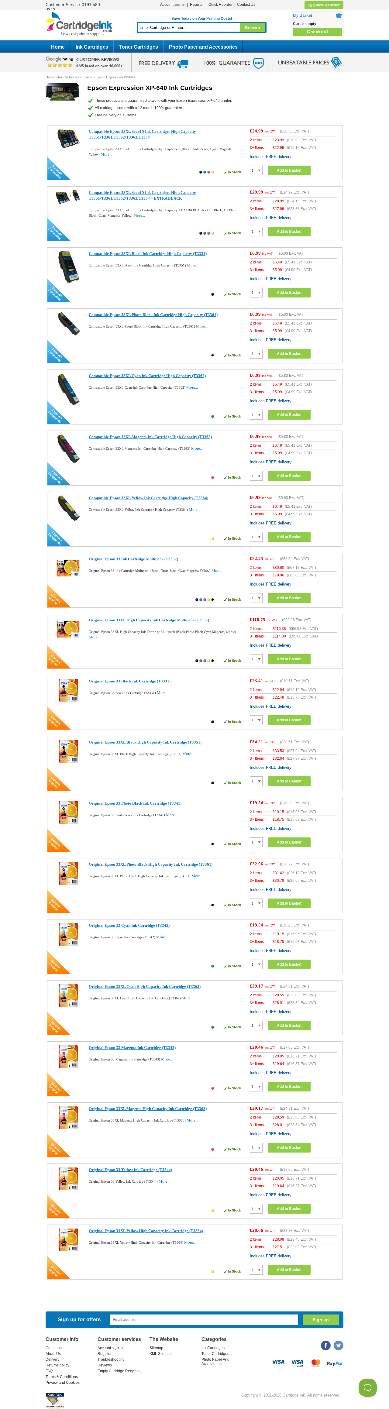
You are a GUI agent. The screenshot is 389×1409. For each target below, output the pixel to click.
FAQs (50, 1371)
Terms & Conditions (62, 1377)
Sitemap (156, 1348)
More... (106, 154)
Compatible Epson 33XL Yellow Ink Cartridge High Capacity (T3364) (148, 498)
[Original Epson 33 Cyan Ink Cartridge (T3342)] (68, 945)
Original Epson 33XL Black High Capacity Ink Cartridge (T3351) (145, 742)
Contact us (54, 1348)
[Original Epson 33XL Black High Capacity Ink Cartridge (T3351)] (68, 762)
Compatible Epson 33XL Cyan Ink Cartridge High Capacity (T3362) (147, 375)
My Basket (302, 15)
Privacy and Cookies (63, 1382)
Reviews (105, 1365)
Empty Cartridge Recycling (120, 1371)
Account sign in (172, 4)
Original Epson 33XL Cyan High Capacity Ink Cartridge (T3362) (145, 986)
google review (85, 62)
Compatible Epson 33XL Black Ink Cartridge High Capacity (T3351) (148, 253)
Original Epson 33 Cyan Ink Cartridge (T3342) (129, 925)
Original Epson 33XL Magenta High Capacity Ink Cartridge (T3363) (148, 1108)
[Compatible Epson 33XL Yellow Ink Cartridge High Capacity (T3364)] (68, 520)
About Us (53, 1354)
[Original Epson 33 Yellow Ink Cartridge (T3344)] (68, 1189)
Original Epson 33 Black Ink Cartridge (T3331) (129, 681)
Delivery (52, 1359)
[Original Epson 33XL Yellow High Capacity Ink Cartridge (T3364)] (68, 1250)
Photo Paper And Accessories (215, 1361)
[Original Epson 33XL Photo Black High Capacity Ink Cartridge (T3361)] (68, 884)
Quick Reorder (326, 5)
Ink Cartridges (92, 47)
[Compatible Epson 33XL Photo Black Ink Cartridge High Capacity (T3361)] (68, 334)
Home (58, 47)
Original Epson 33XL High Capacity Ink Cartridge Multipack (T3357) (149, 620)
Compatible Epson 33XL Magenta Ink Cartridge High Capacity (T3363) (150, 437)
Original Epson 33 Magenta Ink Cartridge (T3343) (132, 1047)
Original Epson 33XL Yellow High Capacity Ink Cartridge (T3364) (146, 1231)
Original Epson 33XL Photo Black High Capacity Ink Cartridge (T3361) (150, 864)
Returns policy (57, 1365)
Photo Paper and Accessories (203, 47)
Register (197, 4)
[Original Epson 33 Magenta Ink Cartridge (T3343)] (68, 1067)
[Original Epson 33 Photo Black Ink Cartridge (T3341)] (68, 823)
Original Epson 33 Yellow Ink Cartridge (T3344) (130, 1169)
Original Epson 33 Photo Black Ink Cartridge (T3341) (135, 803)
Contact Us (246, 4)
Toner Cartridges (138, 47)
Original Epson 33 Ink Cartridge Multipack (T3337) (133, 559)
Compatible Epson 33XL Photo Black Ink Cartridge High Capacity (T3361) (153, 314)
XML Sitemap (161, 1354)
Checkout (317, 31)
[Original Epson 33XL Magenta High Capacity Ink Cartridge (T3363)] (68, 1128)
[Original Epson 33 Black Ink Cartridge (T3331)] (68, 701)
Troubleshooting (111, 1359)
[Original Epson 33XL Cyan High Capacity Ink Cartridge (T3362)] (68, 1006)
